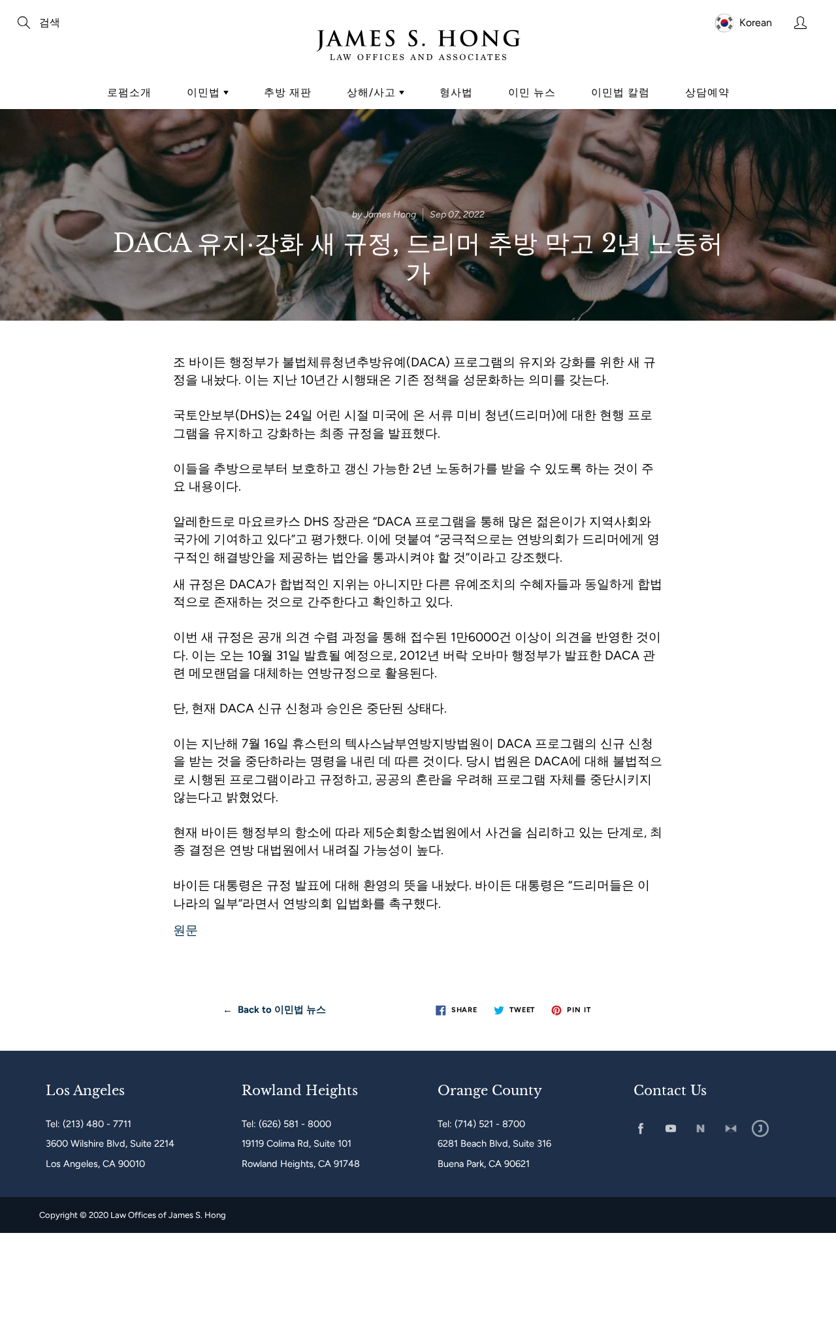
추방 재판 (288, 92)
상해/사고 (373, 92)
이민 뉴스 (532, 92)
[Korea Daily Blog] (760, 1128)
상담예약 (707, 92)
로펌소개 (129, 92)
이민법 (205, 92)
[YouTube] (670, 1128)
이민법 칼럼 (620, 92)
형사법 (456, 92)
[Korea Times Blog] (730, 1128)
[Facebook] (640, 1128)
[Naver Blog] (700, 1128)
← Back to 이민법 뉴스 (274, 1009)
